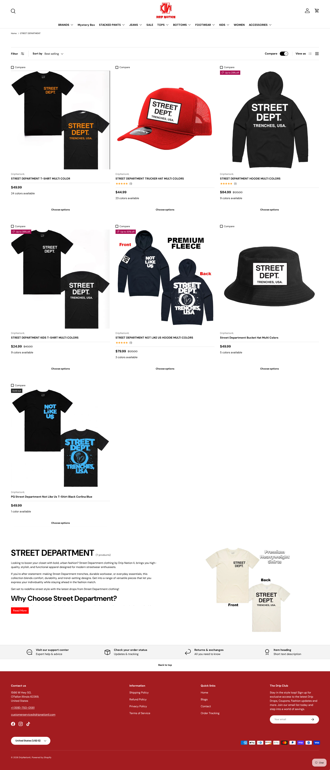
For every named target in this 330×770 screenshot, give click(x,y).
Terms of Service (139, 713)
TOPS (161, 25)
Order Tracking (210, 713)
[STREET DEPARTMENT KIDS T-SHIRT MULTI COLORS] (60, 279)
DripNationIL (25, 757)
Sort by (37, 53)
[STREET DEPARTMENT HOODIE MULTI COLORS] (269, 120)
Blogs (204, 699)
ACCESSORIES (258, 25)
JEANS (133, 25)
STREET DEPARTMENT (30, 33)
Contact (206, 706)
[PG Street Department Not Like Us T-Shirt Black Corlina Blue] (60, 438)
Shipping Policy (139, 692)
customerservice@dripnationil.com (33, 714)
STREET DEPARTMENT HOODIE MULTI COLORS (250, 178)
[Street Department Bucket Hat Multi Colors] (269, 279)
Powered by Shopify (41, 757)
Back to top (165, 664)
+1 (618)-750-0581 (23, 707)
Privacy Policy (138, 706)
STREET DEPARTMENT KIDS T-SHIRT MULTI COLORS (45, 337)
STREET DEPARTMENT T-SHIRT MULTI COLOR (40, 178)
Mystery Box (86, 25)
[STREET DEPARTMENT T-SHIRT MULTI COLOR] (60, 120)
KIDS (222, 25)
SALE (149, 25)
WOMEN (239, 25)
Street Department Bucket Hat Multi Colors (249, 337)
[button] (317, 10)
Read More (20, 610)
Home (14, 33)
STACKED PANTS (110, 25)
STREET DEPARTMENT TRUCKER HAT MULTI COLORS (150, 178)
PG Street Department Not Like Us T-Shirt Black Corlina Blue (51, 496)
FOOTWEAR (203, 25)
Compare (271, 53)
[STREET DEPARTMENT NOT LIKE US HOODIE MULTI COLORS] (165, 279)
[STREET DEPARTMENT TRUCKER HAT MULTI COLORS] (165, 120)
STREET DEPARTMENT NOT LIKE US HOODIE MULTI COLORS (154, 337)
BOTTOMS (180, 25)
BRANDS (63, 25)
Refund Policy (138, 699)
